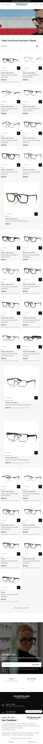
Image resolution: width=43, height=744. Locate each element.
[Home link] (21, 4)
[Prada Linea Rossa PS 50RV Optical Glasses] (10, 478)
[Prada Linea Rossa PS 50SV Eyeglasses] (10, 125)
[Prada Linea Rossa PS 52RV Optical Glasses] (21, 383)
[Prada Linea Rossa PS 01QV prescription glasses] (10, 339)
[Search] (5, 4)
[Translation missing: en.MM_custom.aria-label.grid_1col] (40, 46)
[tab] (21, 688)
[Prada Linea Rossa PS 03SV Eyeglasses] (10, 157)
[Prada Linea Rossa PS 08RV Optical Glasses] (10, 512)
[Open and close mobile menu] (2, 4)
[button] (5, 46)
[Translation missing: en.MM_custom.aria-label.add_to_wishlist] (19, 51)
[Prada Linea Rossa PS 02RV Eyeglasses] (10, 271)
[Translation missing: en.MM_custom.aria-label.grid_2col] (37, 46)
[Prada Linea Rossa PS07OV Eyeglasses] (10, 60)
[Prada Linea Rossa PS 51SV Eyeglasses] (10, 93)
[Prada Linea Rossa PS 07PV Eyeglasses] (10, 546)
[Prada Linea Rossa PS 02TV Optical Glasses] (10, 240)
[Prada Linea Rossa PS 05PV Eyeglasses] (10, 305)
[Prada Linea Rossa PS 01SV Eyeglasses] (21, 199)
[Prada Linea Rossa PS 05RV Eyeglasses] (10, 579)
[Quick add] (18, 68)
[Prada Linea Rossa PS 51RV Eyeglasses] (21, 438)
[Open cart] (40, 5)
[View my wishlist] (35, 5)
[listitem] (21, 705)
